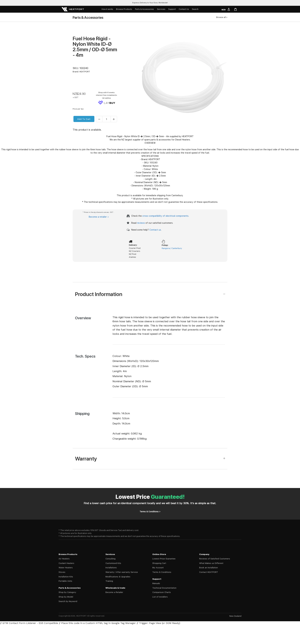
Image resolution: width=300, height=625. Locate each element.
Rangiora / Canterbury (172, 248)
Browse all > (221, 17)
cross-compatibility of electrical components (165, 216)
